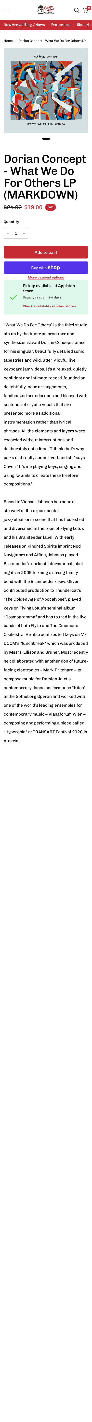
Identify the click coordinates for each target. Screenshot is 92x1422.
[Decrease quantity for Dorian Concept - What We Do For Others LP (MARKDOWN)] (8, 233)
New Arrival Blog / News (24, 24)
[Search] (76, 10)
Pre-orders (60, 24)
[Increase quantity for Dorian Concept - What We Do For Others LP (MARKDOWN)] (24, 233)
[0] (84, 10)
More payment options (46, 277)
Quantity (11, 222)
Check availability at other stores (49, 306)
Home (8, 41)
